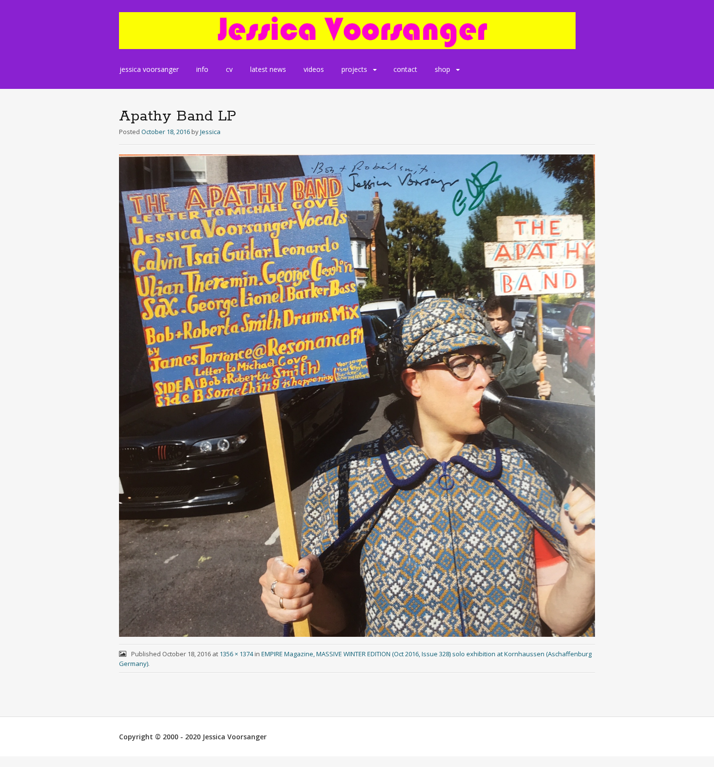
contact (405, 69)
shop (442, 69)
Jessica (210, 131)
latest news (268, 69)
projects (354, 69)
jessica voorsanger (149, 69)
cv (229, 69)
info (202, 69)
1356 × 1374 (236, 653)
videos (314, 69)
